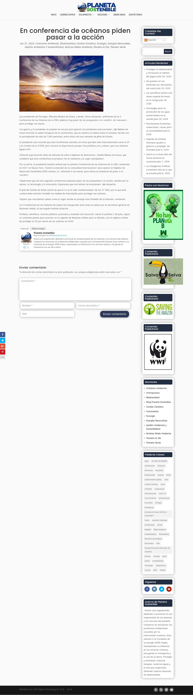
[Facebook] (24, 247)
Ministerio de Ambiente (153, 539)
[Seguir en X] (161, 690)
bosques (161, 475)
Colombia (148, 489)
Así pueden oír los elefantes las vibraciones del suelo (159, 85)
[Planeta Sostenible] (26, 240)
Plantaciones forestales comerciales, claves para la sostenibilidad (158, 127)
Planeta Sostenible (44, 233)
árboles (162, 570)
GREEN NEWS (119, 15)
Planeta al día (101, 47)
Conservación (159, 489)
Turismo (148, 570)
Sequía (147, 561)
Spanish (152, 40)
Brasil (168, 475)
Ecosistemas (149, 507)
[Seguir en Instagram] (166, 690)
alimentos (161, 466)
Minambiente (164, 534)
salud (164, 556)
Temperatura (161, 565)
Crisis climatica (150, 498)
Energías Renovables (119, 43)
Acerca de (24, 229)
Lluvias (159, 525)
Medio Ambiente (160, 530)
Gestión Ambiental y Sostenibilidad (44, 47)
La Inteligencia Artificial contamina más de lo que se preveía (159, 170)
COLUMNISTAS (85, 15)
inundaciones (149, 525)
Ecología (101, 43)
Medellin (148, 530)
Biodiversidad (67, 43)
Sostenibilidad (158, 561)
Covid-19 (162, 494)
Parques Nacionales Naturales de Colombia (157, 550)
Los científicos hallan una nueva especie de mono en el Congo (159, 96)
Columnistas (152, 411)
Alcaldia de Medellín (159, 461)
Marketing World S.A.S (58, 235)
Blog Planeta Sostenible (158, 402)
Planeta (148, 556)
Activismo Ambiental (47, 43)
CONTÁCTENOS (135, 15)
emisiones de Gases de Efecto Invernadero (156, 514)
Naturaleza (149, 543)
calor (166, 480)
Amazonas (149, 470)
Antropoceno (153, 393)
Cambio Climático (86, 43)
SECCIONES (102, 15)
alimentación (150, 466)
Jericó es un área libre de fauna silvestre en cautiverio (159, 158)
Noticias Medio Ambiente (78, 47)
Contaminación (150, 494)
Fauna (147, 520)
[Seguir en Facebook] (156, 690)
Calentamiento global (153, 480)
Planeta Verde (118, 47)
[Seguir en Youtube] (171, 690)
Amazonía (159, 470)
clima (163, 484)
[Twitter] (28, 247)
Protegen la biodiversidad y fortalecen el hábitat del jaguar (159, 73)
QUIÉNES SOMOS (67, 15)
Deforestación (164, 498)
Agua (147, 461)
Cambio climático (151, 484)
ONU (158, 543)
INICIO (53, 15)
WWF (155, 570)
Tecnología (149, 565)
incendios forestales (159, 520)
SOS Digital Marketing (45, 689)
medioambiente (150, 534)
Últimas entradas (38, 229)
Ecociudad (148, 503)
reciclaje (156, 556)
